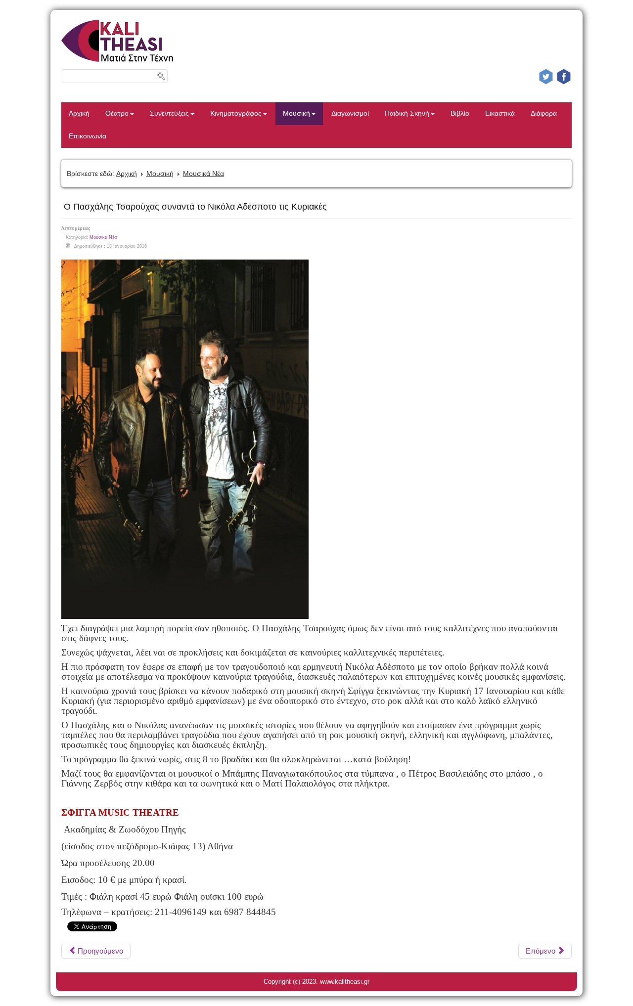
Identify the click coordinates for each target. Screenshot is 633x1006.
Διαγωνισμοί (350, 113)
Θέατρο (117, 113)
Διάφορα (544, 113)
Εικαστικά (500, 113)
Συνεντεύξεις (169, 113)
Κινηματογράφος (236, 113)
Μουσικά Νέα (203, 173)
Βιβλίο (460, 113)
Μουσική (296, 113)
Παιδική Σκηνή (407, 113)
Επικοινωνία (87, 136)
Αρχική (79, 113)
